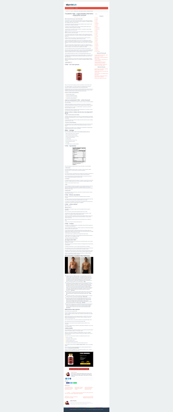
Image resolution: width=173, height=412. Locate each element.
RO (93, 409)
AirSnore (97, 17)
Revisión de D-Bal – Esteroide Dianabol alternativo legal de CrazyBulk (79, 388)
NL (75, 409)
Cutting (96, 34)
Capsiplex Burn (97, 27)
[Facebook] (70, 378)
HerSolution (97, 45)
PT (90, 409)
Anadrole (97, 19)
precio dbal (71, 393)
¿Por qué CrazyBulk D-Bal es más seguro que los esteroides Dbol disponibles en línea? (69, 388)
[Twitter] (68, 378)
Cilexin (96, 30)
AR (70, 409)
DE (80, 409)
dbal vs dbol (68, 393)
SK (96, 409)
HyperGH (97, 48)
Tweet (71, 382)
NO (89, 409)
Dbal (96, 37)
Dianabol (69, 392)
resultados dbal (81, 393)
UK (102, 409)
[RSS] (107, 1)
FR (79, 409)
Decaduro (97, 38)
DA (74, 409)
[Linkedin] (66, 378)
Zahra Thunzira (73, 400)
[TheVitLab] (71, 4)
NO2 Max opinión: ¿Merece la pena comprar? (100, 78)
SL (97, 409)
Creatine (97, 33)
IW (83, 409)
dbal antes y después (80, 392)
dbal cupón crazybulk (86, 392)
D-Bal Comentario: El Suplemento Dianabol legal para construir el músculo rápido (71, 396)
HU (84, 409)
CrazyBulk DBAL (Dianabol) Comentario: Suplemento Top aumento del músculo (88, 396)
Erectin (96, 41)
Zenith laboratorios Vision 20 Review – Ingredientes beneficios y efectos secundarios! (101, 69)
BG (71, 409)
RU (94, 409)
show (71, 62)
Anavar (96, 20)
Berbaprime (97, 23)
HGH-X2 (97, 47)
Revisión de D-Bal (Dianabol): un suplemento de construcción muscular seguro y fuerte (89, 388)
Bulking (96, 26)
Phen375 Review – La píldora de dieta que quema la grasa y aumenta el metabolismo (101, 76)
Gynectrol (97, 44)
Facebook (68, 382)
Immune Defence (98, 51)
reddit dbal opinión (76, 393)
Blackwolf (97, 24)
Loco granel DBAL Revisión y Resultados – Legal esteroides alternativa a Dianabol (101, 55)
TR (101, 409)
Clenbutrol (97, 31)
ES (98, 409)
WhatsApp (75, 382)
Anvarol (96, 22)
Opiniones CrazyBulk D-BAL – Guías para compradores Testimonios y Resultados (100, 62)
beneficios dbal (75, 392)
